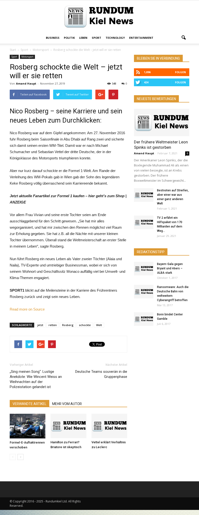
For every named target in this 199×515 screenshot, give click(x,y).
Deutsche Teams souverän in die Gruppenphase (101, 374)
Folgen (180, 72)
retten (53, 325)
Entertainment (141, 37)
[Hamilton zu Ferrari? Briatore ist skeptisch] (68, 426)
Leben (83, 37)
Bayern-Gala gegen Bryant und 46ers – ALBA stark (170, 268)
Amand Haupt (26, 83)
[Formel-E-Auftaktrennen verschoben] (27, 426)
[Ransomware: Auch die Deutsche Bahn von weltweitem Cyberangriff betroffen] (143, 291)
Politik (69, 37)
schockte (85, 325)
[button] (183, 38)
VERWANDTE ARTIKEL (29, 404)
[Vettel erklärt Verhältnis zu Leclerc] (109, 426)
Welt (99, 325)
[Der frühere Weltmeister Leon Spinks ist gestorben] (161, 122)
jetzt (40, 325)
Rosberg (68, 325)
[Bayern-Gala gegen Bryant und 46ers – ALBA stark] (143, 268)
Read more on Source (27, 309)
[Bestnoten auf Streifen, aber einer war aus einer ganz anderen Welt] (143, 195)
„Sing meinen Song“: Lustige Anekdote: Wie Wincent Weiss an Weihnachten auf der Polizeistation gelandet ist (36, 379)
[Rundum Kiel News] (99, 17)
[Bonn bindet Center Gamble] (143, 319)
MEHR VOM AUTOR (67, 404)
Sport (96, 37)
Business (52, 37)
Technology (115, 37)
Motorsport (27, 56)
